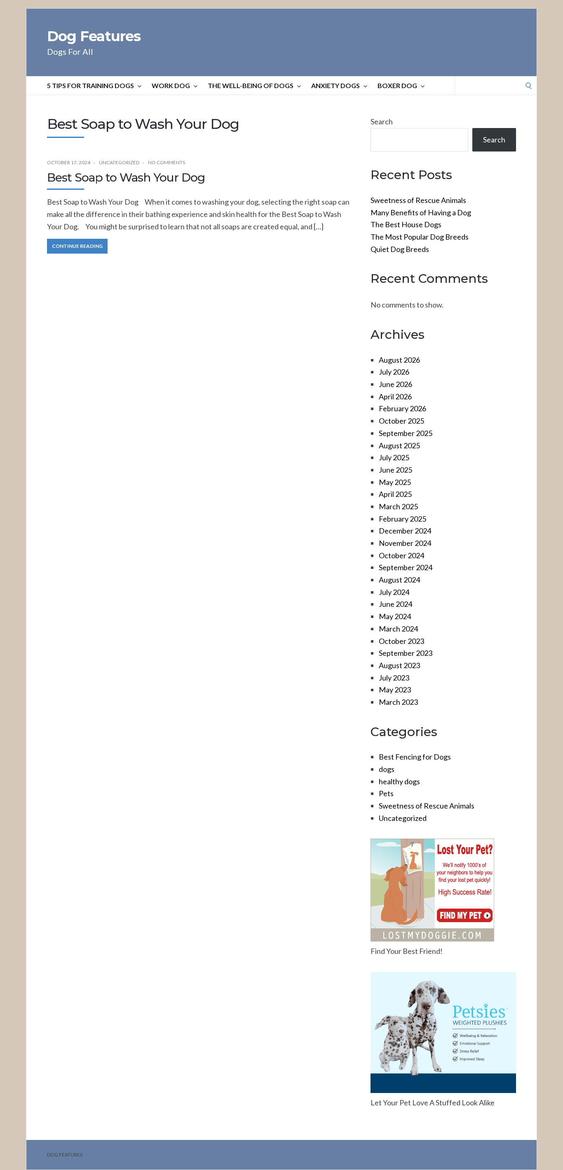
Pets (386, 793)
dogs (386, 769)
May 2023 (395, 689)
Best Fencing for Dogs (415, 756)
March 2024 (398, 628)
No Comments (166, 162)
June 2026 (395, 384)
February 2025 (402, 518)
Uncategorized (119, 162)
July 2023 (394, 677)
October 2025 (401, 420)
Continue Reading (77, 246)
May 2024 (395, 616)
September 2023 (405, 652)
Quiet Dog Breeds (400, 249)
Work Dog (171, 85)
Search (382, 121)
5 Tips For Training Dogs (90, 85)
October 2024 (401, 555)
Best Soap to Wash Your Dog (126, 177)
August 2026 (399, 359)
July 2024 (394, 592)
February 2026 (402, 408)
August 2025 (399, 445)
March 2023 (398, 701)
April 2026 (395, 396)
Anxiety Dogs (335, 85)
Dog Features (94, 36)
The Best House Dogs (406, 224)
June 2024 (395, 603)
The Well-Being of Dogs (250, 85)
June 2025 (395, 469)
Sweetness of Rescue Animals (418, 200)
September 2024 (405, 567)
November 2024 (405, 543)
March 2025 (398, 506)
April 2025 (395, 494)
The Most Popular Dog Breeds (420, 236)
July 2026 (394, 371)
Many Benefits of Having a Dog (421, 212)
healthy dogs (399, 781)
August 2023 (399, 665)
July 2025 (394, 457)
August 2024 (399, 579)
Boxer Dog (397, 85)
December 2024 (405, 530)
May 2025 (395, 482)
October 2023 (401, 641)
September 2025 (405, 433)
